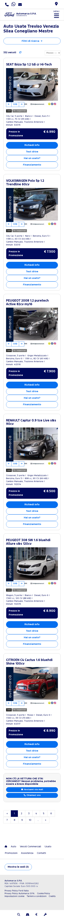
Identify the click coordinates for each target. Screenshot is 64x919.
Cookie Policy (43, 893)
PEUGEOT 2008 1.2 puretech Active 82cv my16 (27, 302)
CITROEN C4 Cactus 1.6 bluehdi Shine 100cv (29, 662)
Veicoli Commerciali (30, 846)
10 (30, 820)
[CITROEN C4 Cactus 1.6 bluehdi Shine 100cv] (32, 686)
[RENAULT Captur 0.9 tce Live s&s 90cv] (32, 446)
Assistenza (27, 853)
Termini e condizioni (36, 896)
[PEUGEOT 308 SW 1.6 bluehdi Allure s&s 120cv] (32, 566)
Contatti (41, 853)
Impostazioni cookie (14, 896)
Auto (13, 846)
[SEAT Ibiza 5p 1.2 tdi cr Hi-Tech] (32, 87)
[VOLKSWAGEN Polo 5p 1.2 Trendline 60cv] (32, 207)
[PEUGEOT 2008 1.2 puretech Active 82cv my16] (32, 327)
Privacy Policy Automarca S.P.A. (20, 893)
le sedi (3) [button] (18, 867)
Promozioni (11, 853)
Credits (52, 896)
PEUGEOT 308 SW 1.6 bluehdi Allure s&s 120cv (28, 542)
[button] (19, 915)
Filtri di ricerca (30, 41)
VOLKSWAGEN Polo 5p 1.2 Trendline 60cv (25, 182)
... (38, 820)
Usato (48, 846)
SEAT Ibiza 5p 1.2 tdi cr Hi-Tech (29, 64)
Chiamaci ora (33, 795)
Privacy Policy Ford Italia (17, 891)
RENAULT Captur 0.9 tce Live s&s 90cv (31, 422)
